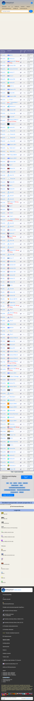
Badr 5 (10, 185)
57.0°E (3, 86)
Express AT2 (13, 89)
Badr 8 (10, 209)
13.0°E (3, 265)
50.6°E (3, 120)
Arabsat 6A (11, 182)
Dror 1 (11, 331)
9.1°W (3, 362)
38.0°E (3, 155)
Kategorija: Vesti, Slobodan (9, 673)
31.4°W (3, 410)
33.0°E (3, 172)
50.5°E (3, 110)
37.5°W (3, 431)
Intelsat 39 (12, 82)
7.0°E (3, 278)
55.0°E (3, 93)
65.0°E (3, 75)
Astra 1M (12, 240)
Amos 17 (12, 258)
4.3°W (3, 334)
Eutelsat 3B (12, 295)
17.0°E (3, 258)
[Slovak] (21, 693)
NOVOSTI (4, 6)
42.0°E (3, 131)
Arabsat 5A (11, 188)
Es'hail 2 (11, 213)
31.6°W (3, 414)
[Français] (4, 693)
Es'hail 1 (11, 216)
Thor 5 (11, 317)
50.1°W (3, 448)
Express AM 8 (13, 373)
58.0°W (3, 462)
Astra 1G (12, 175)
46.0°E (3, 124)
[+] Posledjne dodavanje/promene (17, 487)
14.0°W (3, 373)
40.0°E (3, 144)
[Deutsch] (7, 693)
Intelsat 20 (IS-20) (14, 69)
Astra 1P (12, 247)
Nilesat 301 (12, 348)
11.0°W (3, 365)
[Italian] (16, 693)
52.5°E (3, 99)
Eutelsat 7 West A (14, 351)
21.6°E (3, 230)
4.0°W (3, 331)
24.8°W (3, 397)
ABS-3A (11, 327)
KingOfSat (28, 698)
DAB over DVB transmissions (9, 667)
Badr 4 (10, 165)
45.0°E (3, 127)
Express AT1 (13, 61)
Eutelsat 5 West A (14, 361)
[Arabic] (26, 693)
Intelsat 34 (12, 458)
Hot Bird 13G (13, 268)
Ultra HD (25, 483)
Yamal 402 (12, 92)
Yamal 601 (12, 116)
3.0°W (3, 327)
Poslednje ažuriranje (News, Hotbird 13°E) (13, 619)
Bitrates (21, 492)
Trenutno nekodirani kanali (23, 490)
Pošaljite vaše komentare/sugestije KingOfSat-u (13, 607)
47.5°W (3, 445)
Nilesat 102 (12, 341)
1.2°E (3, 306)
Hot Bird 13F (12, 265)
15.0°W (3, 376)
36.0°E (3, 158)
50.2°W (3, 452)
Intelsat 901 (12, 400)
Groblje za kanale (7, 653)
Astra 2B (12, 312)
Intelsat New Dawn (14, 414)
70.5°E (3, 65)
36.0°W (3, 420)
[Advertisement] (17, 31)
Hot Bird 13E (12, 379)
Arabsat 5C (11, 233)
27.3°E (3, 202)
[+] (9, 6)
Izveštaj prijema (6, 643)
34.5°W (3, 417)
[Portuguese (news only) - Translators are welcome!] (12, 693)
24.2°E (3, 219)
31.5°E (3, 175)
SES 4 (11, 390)
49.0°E (3, 116)
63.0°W (3, 469)
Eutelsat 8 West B (14, 358)
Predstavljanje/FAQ (7, 594)
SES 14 (11, 445)
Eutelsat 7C (12, 278)
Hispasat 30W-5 (13, 403)
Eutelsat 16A (12, 261)
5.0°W (3, 338)
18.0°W (3, 383)
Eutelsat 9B (12, 275)
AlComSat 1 (12, 396)
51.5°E (3, 106)
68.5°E (3, 69)
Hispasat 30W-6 (13, 407)
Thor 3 (11, 334)
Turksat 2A (12, 219)
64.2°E (3, 79)
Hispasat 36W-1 (13, 420)
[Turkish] (28, 693)
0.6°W (3, 313)
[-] (12, 6)
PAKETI (28, 6)
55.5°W (3, 458)
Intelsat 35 (12, 417)
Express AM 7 (13, 144)
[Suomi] (24, 693)
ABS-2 (11, 55)
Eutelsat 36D (13, 161)
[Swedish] (9, 693)
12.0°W (3, 369)
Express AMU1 (13, 158)
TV (11, 483)
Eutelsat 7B (12, 282)
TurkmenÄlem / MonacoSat (12, 103)
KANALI (23, 6)
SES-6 (11, 438)
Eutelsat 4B (12, 292)
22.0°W (3, 390)
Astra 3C (12, 226)
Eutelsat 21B (12, 230)
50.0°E (3, 113)
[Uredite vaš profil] (32, 3)
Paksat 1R (12, 202)
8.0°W (3, 355)
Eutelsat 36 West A (14, 119)
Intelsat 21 (12, 462)
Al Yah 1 (11, 99)
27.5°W (3, 400)
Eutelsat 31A (12, 250)
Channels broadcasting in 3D (11, 663)
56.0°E (3, 89)
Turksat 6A (12, 134)
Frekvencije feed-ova (7, 679)
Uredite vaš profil (6, 599)
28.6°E (3, 185)
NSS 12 (12, 86)
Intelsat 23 (12, 455)
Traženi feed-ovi (6, 680)
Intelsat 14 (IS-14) (14, 441)
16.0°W (3, 379)
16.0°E (3, 261)
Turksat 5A (12, 178)
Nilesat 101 (12, 168)
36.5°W (3, 428)
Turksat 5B (12, 141)
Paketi (4, 650)
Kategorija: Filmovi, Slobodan (9, 675)
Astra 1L (11, 393)
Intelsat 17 (12, 72)
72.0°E (3, 58)
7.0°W (3, 341)
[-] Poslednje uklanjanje (10, 490)
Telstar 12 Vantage (14, 376)
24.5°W (3, 393)
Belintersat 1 (13, 106)
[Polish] (17, 693)
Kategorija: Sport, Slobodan (9, 672)
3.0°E (3, 295)
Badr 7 (10, 206)
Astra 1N (12, 244)
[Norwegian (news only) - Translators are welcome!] (11, 693)
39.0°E (3, 148)
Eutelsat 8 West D (14, 354)
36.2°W (3, 424)
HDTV (15, 483)
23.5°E (3, 223)
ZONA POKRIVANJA (6, 8)
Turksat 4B (12, 113)
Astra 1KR (12, 254)
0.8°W (3, 309)
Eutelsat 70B (12, 65)
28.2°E (3, 192)
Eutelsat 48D (13, 427)
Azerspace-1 (12, 124)
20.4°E (3, 237)
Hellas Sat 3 (12, 151)
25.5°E (3, 216)
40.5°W (3, 438)
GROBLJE (15, 8)
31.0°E (3, 178)
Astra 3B (12, 223)
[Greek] (23, 693)
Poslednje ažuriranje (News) (10, 610)
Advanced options (27, 477)
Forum (4, 681)
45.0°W (3, 441)
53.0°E (3, 96)
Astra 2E (12, 192)
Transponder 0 (14, 492)
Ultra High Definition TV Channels (13, 660)
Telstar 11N (12, 435)
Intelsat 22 (12, 58)
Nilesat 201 (12, 344)
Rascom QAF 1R (13, 299)
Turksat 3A (12, 131)
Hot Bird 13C (13, 452)
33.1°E (3, 168)
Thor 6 (11, 320)
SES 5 (11, 285)
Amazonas (12, 424)
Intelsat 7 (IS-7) (13, 386)
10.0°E (3, 271)
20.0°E (3, 233)
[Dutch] (5, 693)
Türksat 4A (12, 137)
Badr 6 (10, 236)
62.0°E (3, 82)
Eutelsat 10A (12, 368)
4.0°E (3, 292)
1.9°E (3, 302)
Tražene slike (6, 656)
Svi (7, 483)
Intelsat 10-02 (13, 324)
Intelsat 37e (12, 383)
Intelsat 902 (12, 448)
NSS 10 (12, 431)
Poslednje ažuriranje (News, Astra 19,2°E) (13, 622)
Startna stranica (17, 589)
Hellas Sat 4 (12, 148)
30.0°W (3, 403)
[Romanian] (2, 694)
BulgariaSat (12, 302)
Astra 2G (12, 199)
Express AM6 (13, 96)
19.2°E (3, 240)
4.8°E (3, 285)
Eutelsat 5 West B (14, 337)
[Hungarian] (4, 694)
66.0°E (3, 72)
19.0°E (3, 254)
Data (21, 485)
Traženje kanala (7, 636)
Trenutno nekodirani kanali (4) (12, 633)
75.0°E (3, 55)
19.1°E (3, 251)
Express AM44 (13, 365)
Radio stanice (15, 485)
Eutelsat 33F (12, 171)
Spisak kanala (6, 646)
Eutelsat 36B (12, 109)
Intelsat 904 (12, 410)
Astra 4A (12, 288)
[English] (2, 693)
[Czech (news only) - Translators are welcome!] (19, 693)
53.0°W (3, 455)
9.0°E (3, 275)
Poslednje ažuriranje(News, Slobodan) (8, 615)
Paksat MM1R (13, 154)
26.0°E (3, 206)
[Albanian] (5, 694)
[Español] (14, 693)
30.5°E (3, 182)
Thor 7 (11, 309)
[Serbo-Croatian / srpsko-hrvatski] (31, 693)
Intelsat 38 (12, 127)
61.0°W (3, 465)
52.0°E (3, 103)
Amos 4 (11, 75)
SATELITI (17, 6)
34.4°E (3, 165)
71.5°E (3, 62)
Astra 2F (11, 195)
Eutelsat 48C (12, 305)
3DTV (20, 483)
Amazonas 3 (12, 465)
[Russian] (30, 693)
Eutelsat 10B (12, 271)
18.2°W (3, 386)
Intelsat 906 (12, 79)
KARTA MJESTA (23, 8)
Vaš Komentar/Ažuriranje (18, 506)
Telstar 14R (12, 469)
